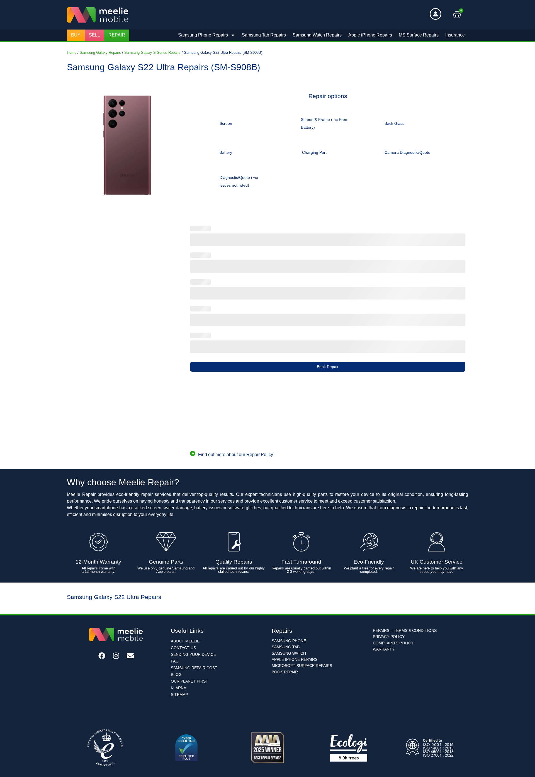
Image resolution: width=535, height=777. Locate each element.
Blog (176, 674)
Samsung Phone (289, 641)
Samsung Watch (289, 653)
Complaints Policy (393, 643)
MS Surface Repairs (419, 35)
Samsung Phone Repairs (203, 35)
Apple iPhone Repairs (370, 35)
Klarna (178, 688)
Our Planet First (189, 681)
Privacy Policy (389, 636)
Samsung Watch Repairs (317, 35)
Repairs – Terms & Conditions (405, 630)
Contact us (183, 648)
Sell (94, 35)
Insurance (455, 35)
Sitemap (179, 694)
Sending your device (193, 654)
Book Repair (328, 366)
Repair (116, 35)
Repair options (327, 96)
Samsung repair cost (194, 668)
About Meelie (185, 641)
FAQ (175, 661)
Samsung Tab (286, 647)
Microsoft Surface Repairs (302, 665)
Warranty (384, 649)
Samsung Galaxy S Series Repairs (152, 52)
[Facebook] (102, 655)
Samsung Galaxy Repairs (100, 52)
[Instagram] (116, 655)
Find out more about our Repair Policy (235, 454)
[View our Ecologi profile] (348, 748)
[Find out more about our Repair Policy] (192, 453)
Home (71, 52)
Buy (76, 35)
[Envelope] (130, 655)
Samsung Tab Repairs (264, 35)
